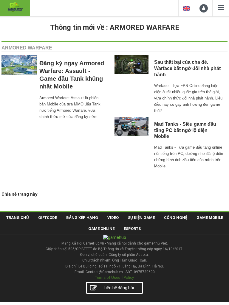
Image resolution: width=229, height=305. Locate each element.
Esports (132, 228)
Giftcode (47, 217)
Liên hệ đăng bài (119, 287)
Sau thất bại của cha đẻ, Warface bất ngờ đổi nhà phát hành (187, 68)
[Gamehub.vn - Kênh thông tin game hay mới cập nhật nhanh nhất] (15, 7)
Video (113, 217)
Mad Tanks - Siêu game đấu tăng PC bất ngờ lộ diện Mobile (185, 130)
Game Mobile (209, 217)
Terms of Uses (107, 277)
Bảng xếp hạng (82, 217)
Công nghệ (175, 217)
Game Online (101, 228)
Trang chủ (17, 217)
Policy (129, 277)
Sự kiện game (141, 217)
